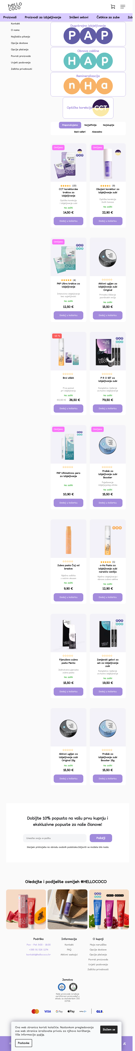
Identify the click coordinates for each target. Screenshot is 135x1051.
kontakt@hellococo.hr (38, 954)
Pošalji (100, 838)
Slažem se (109, 1029)
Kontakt (15, 23)
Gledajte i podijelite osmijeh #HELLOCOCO (66, 881)
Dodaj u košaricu (68, 221)
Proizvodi (10, 17)
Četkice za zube (108, 17)
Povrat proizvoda (21, 56)
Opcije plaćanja (19, 49)
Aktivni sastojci (69, 954)
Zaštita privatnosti (21, 68)
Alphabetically (97, 132)
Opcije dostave (19, 43)
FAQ (69, 949)
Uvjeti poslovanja (20, 62)
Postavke (23, 1043)
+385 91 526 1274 (38, 949)
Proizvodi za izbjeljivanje (43, 17)
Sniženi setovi (78, 17)
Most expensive (108, 125)
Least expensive (90, 125)
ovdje (40, 1034)
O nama (15, 30)
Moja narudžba (98, 944)
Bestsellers (80, 132)
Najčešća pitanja (20, 36)
